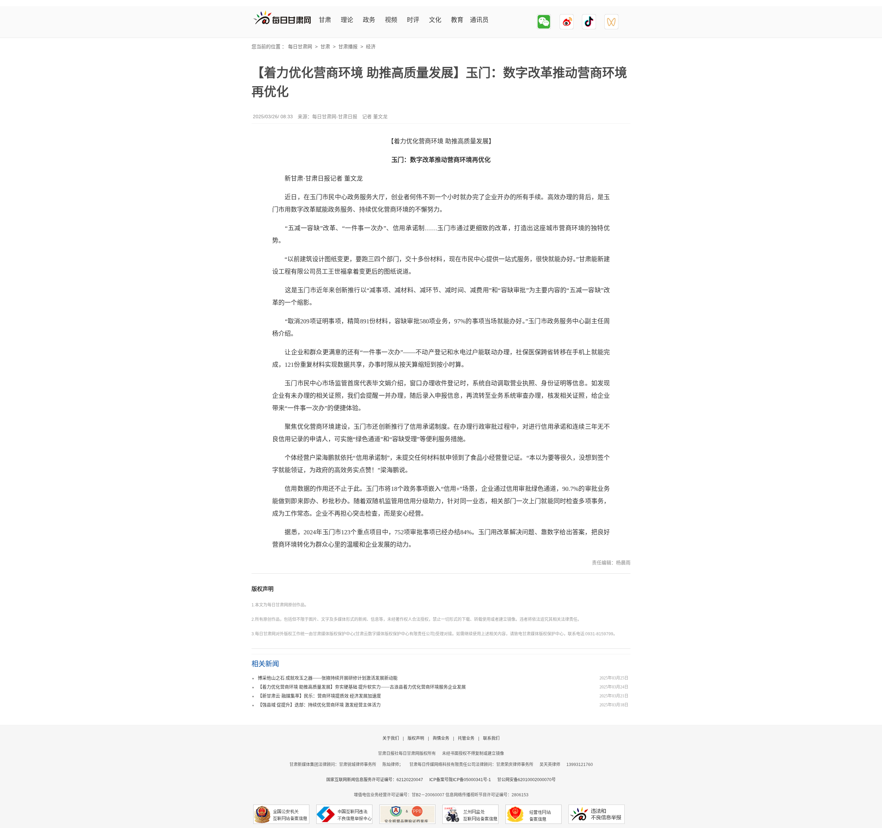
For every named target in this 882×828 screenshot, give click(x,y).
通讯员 (479, 20)
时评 (413, 20)
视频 (391, 20)
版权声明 (263, 589)
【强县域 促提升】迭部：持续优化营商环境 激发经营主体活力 (319, 704)
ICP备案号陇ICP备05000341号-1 (460, 779)
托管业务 (466, 738)
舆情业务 (441, 738)
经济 (371, 46)
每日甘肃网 (300, 46)
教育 (457, 20)
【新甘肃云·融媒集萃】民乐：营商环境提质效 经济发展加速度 (319, 695)
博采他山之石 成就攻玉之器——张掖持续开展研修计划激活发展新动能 (328, 677)
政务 (369, 20)
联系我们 (491, 738)
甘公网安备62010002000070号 (526, 779)
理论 (347, 20)
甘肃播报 (348, 46)
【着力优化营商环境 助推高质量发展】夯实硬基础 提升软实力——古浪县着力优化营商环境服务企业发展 (362, 686)
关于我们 (390, 738)
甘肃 (325, 20)
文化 (435, 20)
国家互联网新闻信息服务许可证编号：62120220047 (377, 779)
